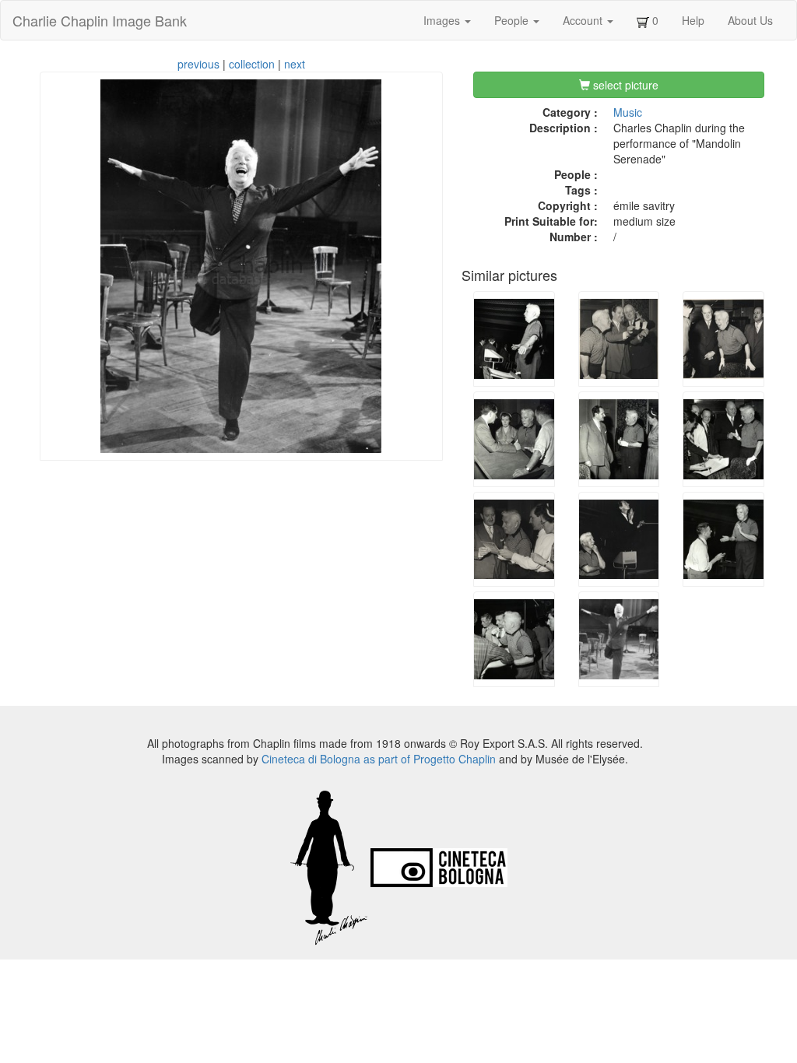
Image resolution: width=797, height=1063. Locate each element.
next (294, 64)
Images (443, 20)
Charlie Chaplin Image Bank (99, 20)
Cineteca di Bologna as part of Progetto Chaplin (379, 759)
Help (693, 20)
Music (627, 112)
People (513, 20)
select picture (624, 85)
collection (252, 64)
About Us (750, 20)
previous (198, 64)
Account (584, 20)
